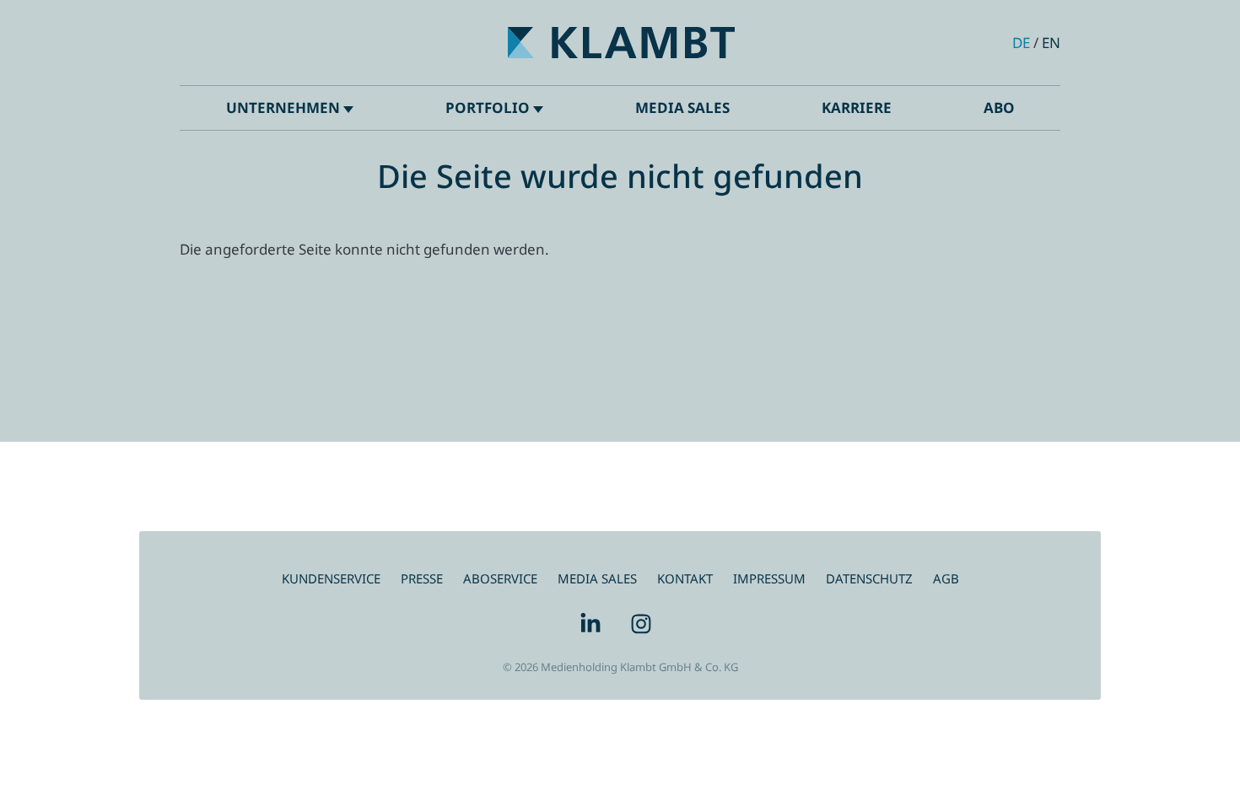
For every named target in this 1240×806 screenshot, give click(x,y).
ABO (999, 107)
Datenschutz (869, 578)
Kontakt (685, 578)
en (1051, 42)
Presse (422, 578)
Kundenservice (331, 578)
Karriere (857, 107)
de (1021, 42)
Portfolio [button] (489, 107)
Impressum (769, 578)
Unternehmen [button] (284, 107)
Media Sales (682, 107)
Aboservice (500, 578)
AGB (946, 578)
